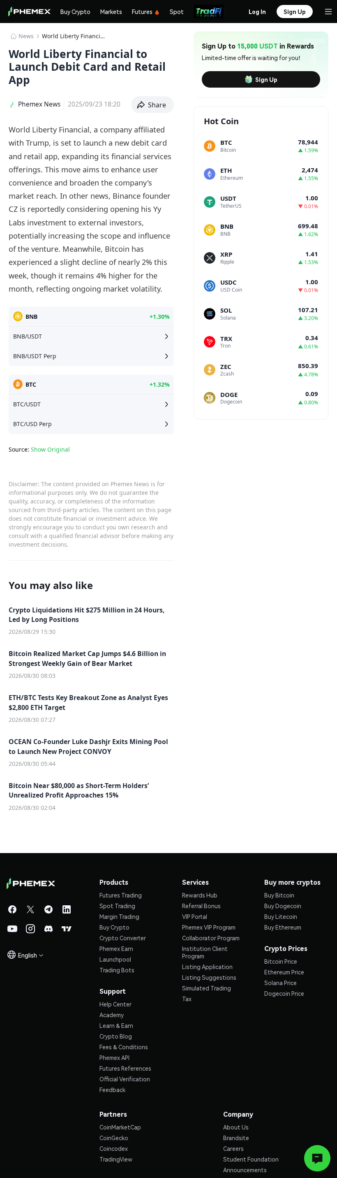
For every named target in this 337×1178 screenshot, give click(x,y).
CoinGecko (113, 1137)
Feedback (112, 1089)
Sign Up (266, 79)
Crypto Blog (115, 1036)
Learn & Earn (116, 1025)
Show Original (50, 449)
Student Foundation (251, 1159)
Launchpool (115, 959)
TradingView (115, 1159)
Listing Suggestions (209, 977)
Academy (111, 1014)
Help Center (115, 1004)
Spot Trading (117, 905)
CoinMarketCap (120, 1127)
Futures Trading (120, 895)
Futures (142, 11)
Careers (233, 1148)
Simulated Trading (206, 988)
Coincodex (113, 1148)
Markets (111, 11)
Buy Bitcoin (279, 895)
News (26, 36)
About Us (236, 1127)
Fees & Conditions (123, 1046)
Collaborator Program (211, 937)
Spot (177, 11)
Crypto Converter (122, 937)
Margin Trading (119, 916)
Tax (187, 998)
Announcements (245, 1169)
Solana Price (280, 982)
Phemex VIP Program (208, 927)
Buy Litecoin (280, 916)
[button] (152, 105)
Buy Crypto (75, 11)
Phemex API (114, 1057)
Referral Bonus (201, 905)
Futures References (125, 1068)
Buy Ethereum (282, 927)
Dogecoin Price (284, 993)
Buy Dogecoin (282, 905)
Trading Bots (116, 970)
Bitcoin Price (280, 961)
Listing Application (207, 966)
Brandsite (236, 1137)
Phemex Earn (116, 948)
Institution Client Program (205, 952)
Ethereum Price (284, 972)
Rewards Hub (199, 895)
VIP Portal (194, 916)
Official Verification (124, 1079)
